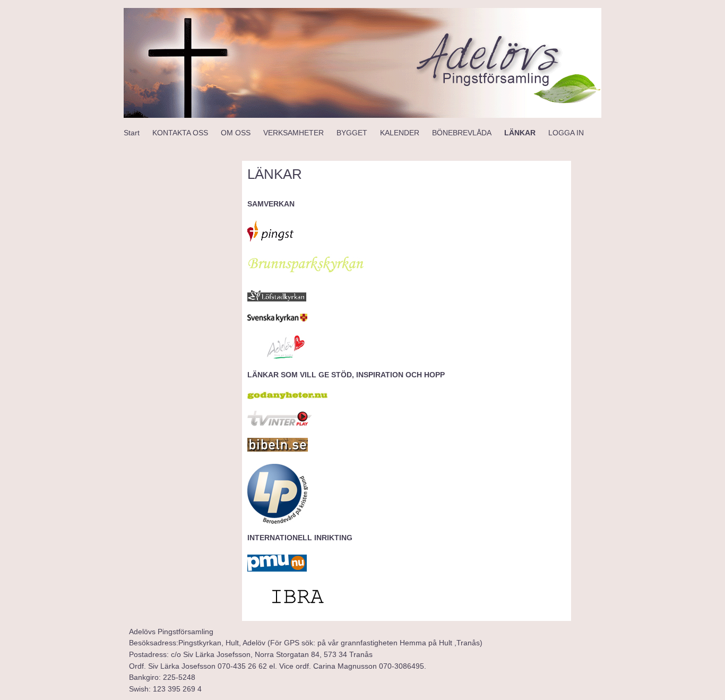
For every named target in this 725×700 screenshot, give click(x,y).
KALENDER (399, 132)
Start (132, 132)
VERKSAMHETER (293, 132)
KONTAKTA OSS (180, 132)
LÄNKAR (520, 132)
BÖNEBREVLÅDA (461, 132)
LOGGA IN (566, 132)
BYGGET (351, 132)
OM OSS (236, 132)
